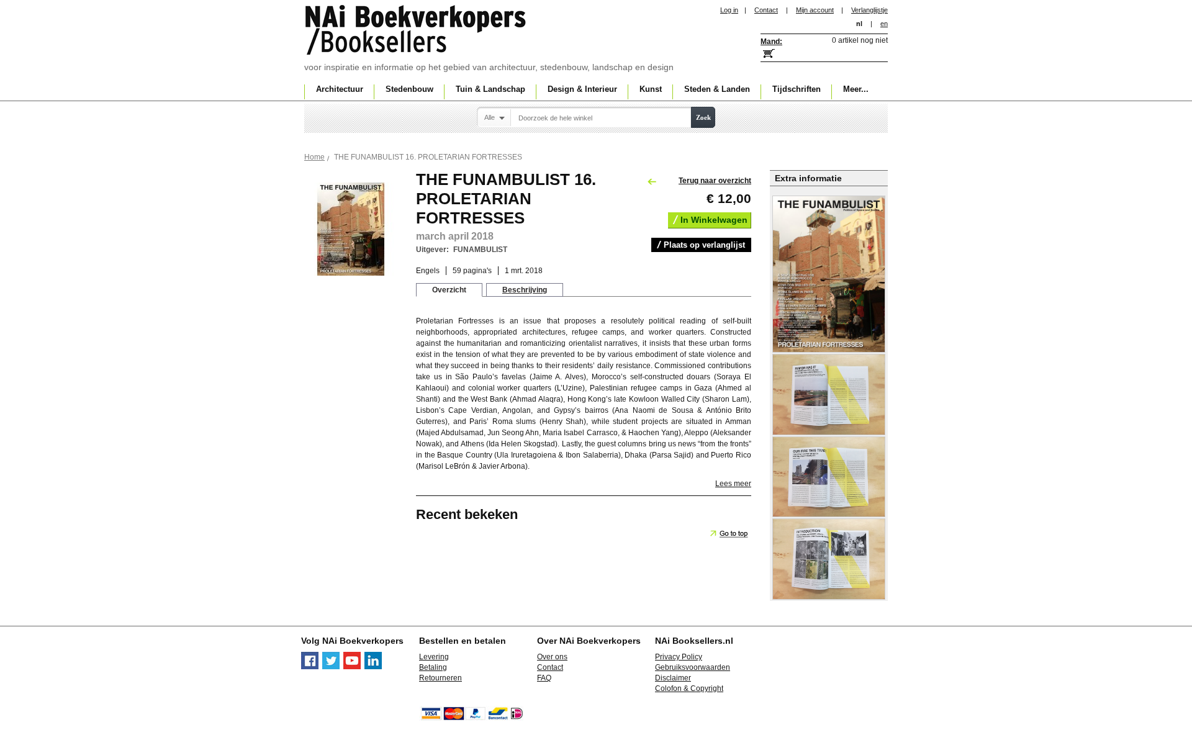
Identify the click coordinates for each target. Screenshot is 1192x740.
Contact (766, 10)
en (884, 23)
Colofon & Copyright (689, 688)
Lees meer (733, 483)
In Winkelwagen (713, 220)
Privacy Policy (678, 656)
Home (314, 157)
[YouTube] (352, 666)
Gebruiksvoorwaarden (692, 667)
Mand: (771, 41)
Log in (729, 10)
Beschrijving (524, 290)
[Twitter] (331, 666)
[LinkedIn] (373, 666)
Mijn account (815, 10)
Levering (434, 656)
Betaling (433, 667)
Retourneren (440, 678)
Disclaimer (673, 678)
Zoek (703, 117)
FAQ (544, 678)
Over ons (552, 656)
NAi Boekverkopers (416, 31)
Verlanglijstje (869, 10)
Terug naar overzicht (715, 180)
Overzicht (449, 290)
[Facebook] (309, 666)
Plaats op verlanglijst (704, 245)
